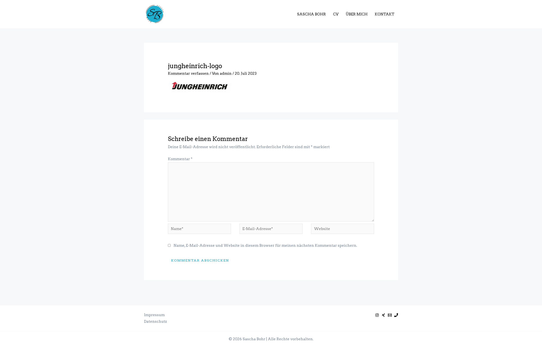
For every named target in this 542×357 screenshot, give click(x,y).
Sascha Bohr (311, 14)
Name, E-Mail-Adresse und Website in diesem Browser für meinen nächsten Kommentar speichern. (265, 245)
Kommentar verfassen (188, 73)
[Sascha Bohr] (383, 315)
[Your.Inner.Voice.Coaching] (377, 315)
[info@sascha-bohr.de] (390, 315)
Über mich (357, 14)
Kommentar (180, 159)
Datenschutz (155, 321)
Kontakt (384, 14)
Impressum (154, 315)
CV (336, 14)
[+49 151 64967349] (396, 315)
